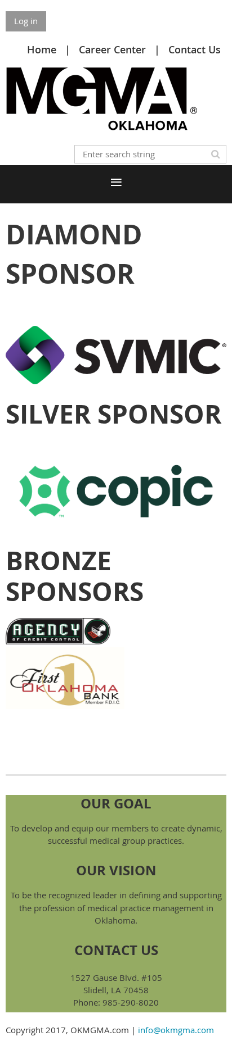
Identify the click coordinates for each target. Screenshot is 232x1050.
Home (41, 49)
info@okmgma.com (176, 1029)
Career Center (112, 49)
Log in (26, 20)
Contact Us (194, 49)
